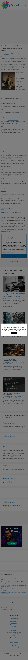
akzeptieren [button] (13, 333)
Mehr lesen (19, 333)
